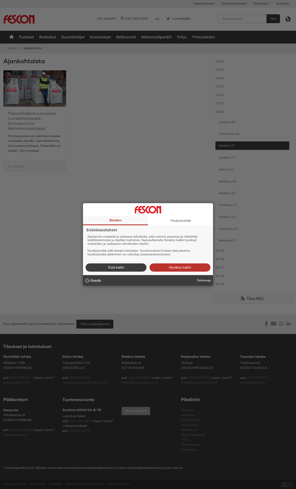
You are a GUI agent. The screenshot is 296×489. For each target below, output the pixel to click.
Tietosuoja (204, 280)
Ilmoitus (115, 220)
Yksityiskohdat (180, 220)
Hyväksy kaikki (180, 267)
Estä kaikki (116, 267)
